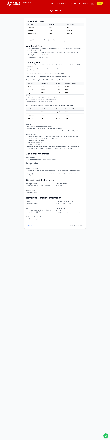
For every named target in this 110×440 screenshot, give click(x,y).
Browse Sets (54, 3)
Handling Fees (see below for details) (38, 57)
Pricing (70, 3)
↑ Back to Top (29, 225)
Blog (75, 3)
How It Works (62, 3)
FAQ (79, 3)
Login (100, 3)
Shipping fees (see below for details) (38, 55)
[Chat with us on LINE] (105, 435)
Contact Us (85, 3)
